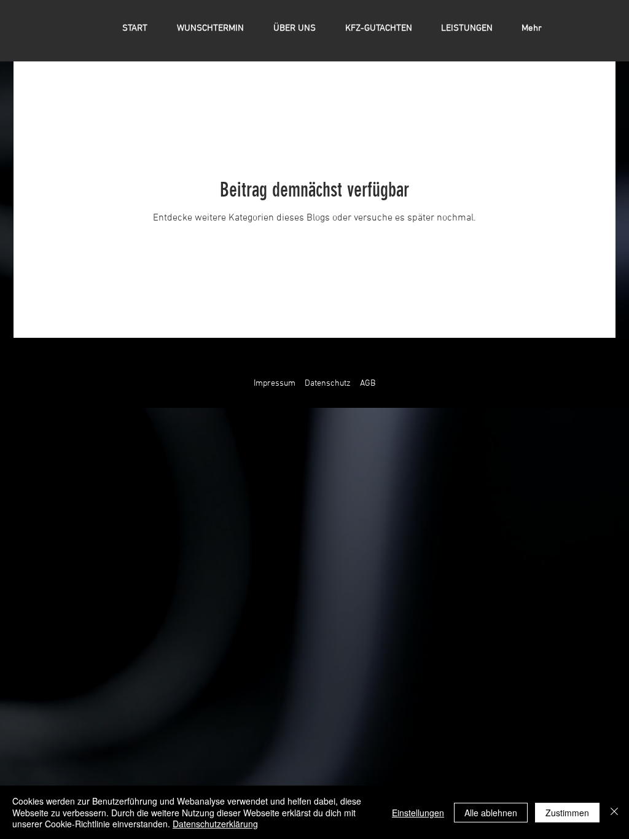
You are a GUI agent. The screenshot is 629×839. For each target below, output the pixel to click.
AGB (367, 383)
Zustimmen (567, 812)
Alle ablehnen (490, 812)
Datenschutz (328, 383)
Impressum (274, 383)
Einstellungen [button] (418, 812)
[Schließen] (614, 812)
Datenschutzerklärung (215, 824)
